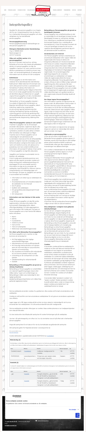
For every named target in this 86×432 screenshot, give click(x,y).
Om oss (74, 10)
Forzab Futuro (22, 10)
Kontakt (80, 10)
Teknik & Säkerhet (57, 10)
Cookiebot (50, 336)
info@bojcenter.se (10, 425)
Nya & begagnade (31, 10)
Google (26, 374)
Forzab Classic (12, 10)
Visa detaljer (72, 409)
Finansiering (67, 10)
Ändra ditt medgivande (13, 332)
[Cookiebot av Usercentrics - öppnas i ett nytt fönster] (13, 396)
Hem (5, 10)
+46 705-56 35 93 (12, 421)
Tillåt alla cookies (78, 415)
